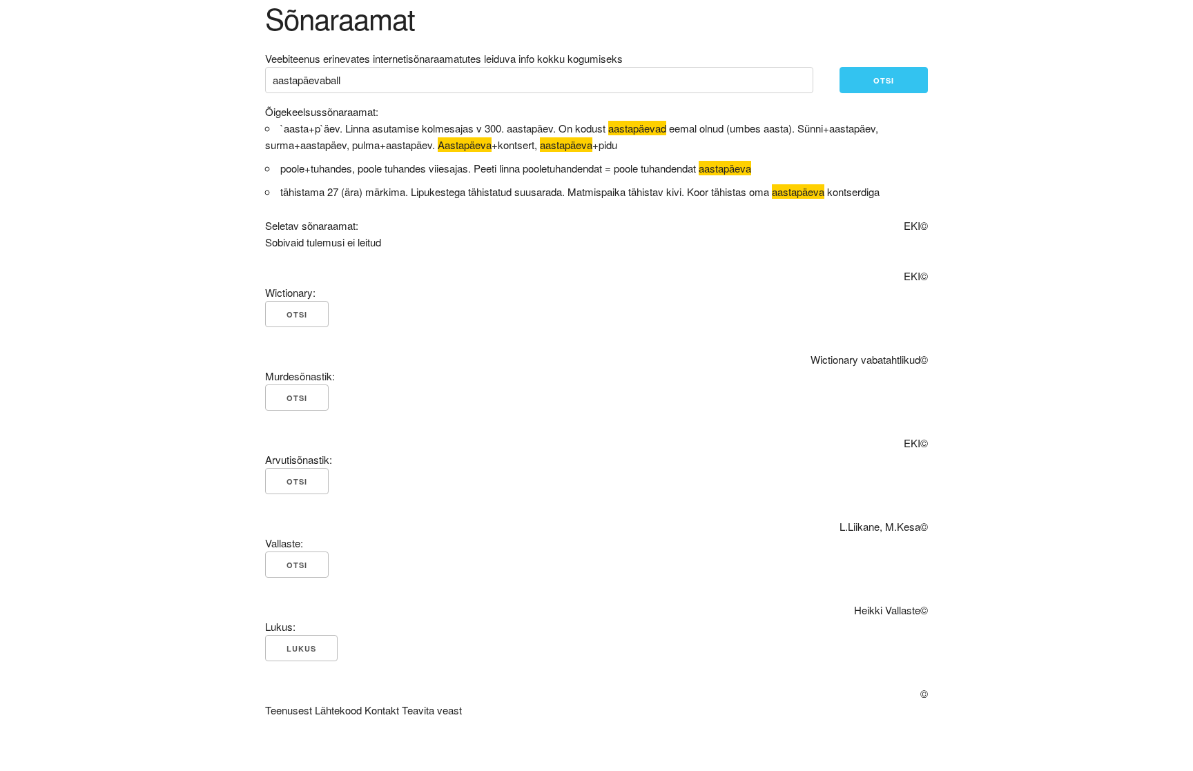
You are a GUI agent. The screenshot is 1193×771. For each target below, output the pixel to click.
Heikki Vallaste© (891, 610)
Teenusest (288, 710)
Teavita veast (432, 710)
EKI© (916, 225)
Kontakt (382, 710)
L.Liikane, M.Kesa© (884, 526)
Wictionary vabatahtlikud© (869, 359)
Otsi (883, 80)
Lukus (301, 648)
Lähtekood (338, 710)
